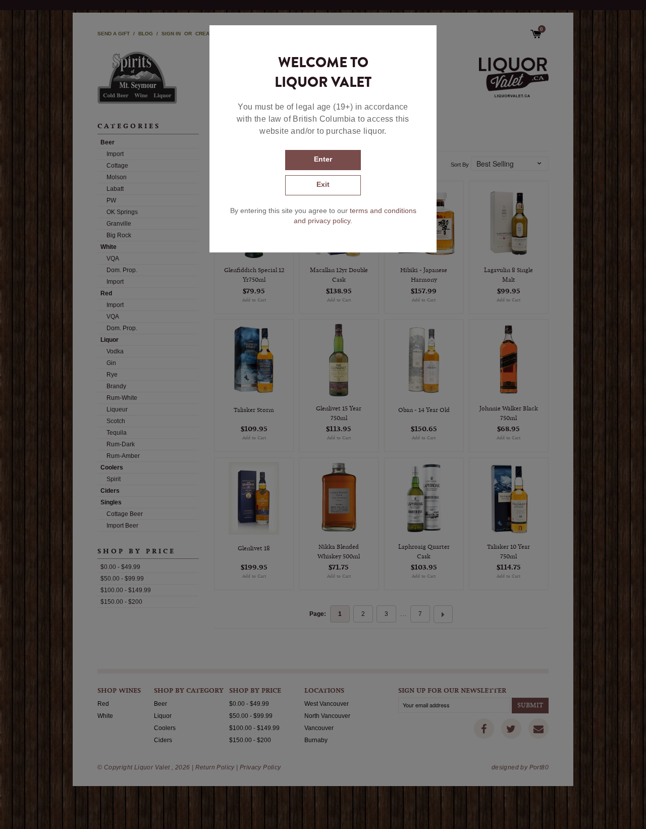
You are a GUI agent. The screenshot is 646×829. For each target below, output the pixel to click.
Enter (323, 159)
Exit (323, 184)
